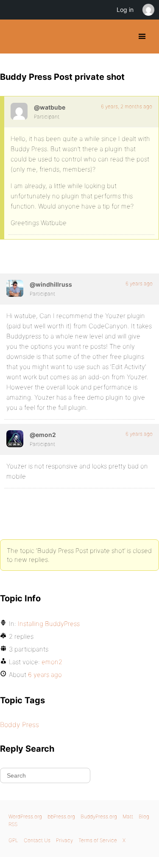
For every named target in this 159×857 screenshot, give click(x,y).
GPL (13, 840)
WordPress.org (25, 816)
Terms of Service (97, 840)
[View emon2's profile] (14, 438)
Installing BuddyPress (49, 624)
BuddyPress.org (14, 37)
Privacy (64, 840)
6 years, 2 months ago (126, 106)
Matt (128, 816)
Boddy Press (19, 724)
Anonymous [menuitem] (148, 10)
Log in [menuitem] (125, 9)
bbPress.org (61, 816)
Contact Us (37, 840)
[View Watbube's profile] (19, 111)
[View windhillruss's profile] (14, 288)
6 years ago (139, 283)
